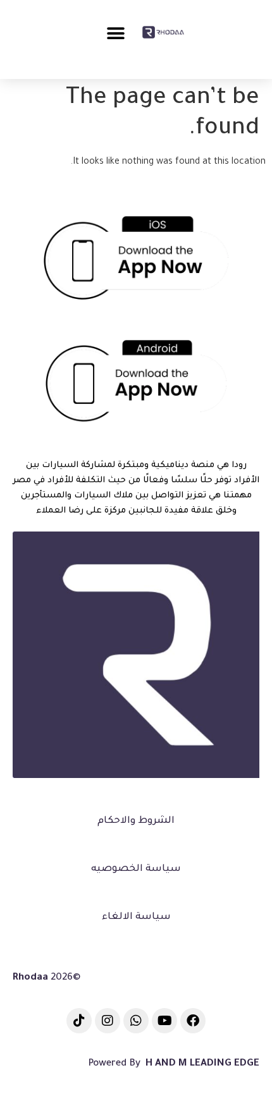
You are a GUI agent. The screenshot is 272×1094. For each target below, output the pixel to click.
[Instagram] (107, 1020)
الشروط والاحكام (136, 821)
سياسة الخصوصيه (136, 869)
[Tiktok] (79, 1020)
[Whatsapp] (136, 1020)
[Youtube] (164, 1020)
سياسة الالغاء (136, 917)
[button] (115, 33)
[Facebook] (193, 1020)
